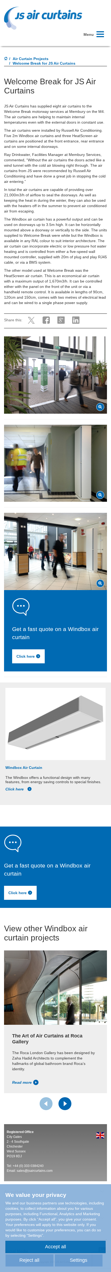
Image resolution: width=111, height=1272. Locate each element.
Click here (25, 656)
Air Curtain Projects (30, 59)
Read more (22, 1082)
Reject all (29, 1260)
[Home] (6, 59)
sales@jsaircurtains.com (35, 1171)
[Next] (65, 1103)
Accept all (55, 1246)
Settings (78, 1260)
